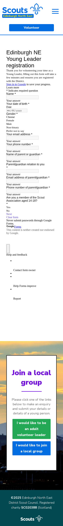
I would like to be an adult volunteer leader (31, 429)
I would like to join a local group (31, 448)
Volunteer (31, 27)
